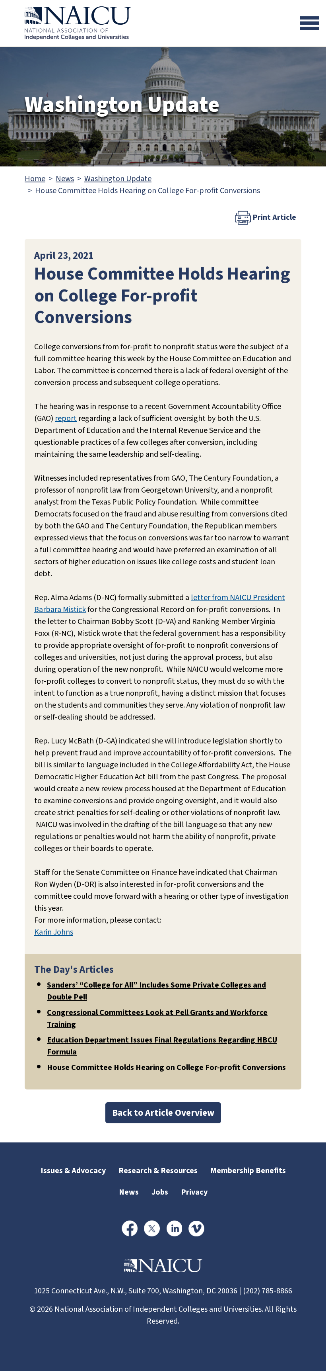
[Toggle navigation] (310, 23)
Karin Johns (53, 932)
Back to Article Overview (163, 1112)
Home (35, 178)
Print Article (273, 217)
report (66, 418)
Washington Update (117, 178)
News (65, 178)
